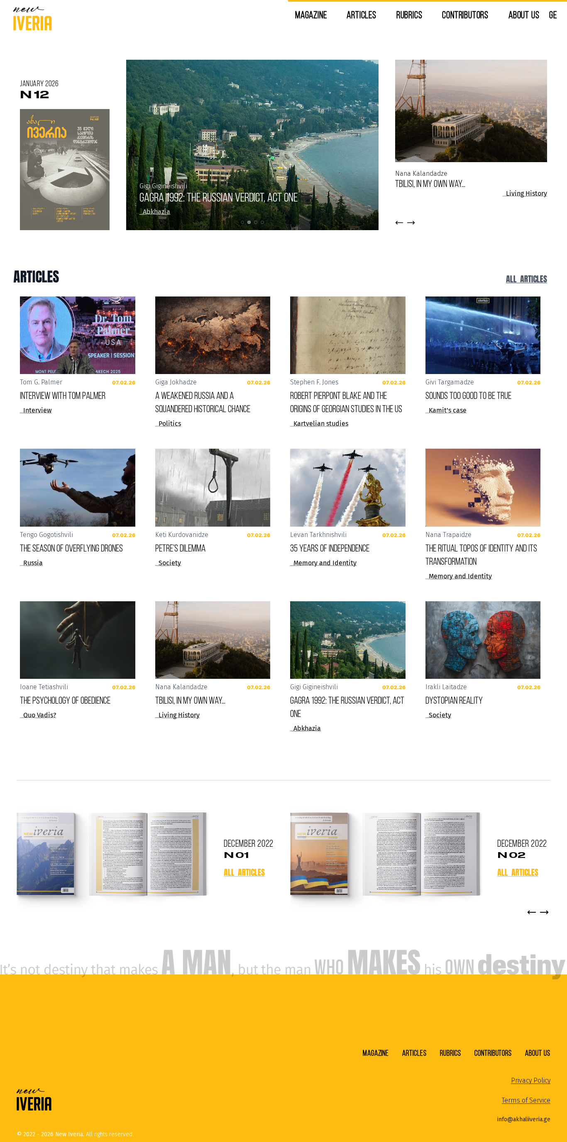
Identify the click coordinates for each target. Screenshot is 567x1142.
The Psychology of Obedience (65, 700)
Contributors (465, 15)
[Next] (544, 912)
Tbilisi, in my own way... (430, 183)
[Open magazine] (112, 855)
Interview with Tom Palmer (62, 395)
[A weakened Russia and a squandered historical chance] (213, 335)
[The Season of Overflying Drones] (77, 488)
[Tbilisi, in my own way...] (213, 640)
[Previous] (531, 912)
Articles (361, 15)
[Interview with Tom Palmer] (77, 335)
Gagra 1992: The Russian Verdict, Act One (218, 197)
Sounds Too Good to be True (468, 395)
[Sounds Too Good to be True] (483, 335)
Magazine (311, 15)
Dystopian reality (454, 700)
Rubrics (409, 15)
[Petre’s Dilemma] (213, 488)
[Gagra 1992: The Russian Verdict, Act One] (348, 640)
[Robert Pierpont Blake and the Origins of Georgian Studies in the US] (348, 335)
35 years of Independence (329, 548)
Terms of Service (526, 1100)
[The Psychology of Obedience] (77, 640)
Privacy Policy (530, 1080)
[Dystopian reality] (483, 640)
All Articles (526, 278)
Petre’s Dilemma (180, 548)
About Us (523, 15)
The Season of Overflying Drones (71, 548)
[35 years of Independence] (348, 488)
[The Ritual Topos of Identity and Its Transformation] (483, 488)
